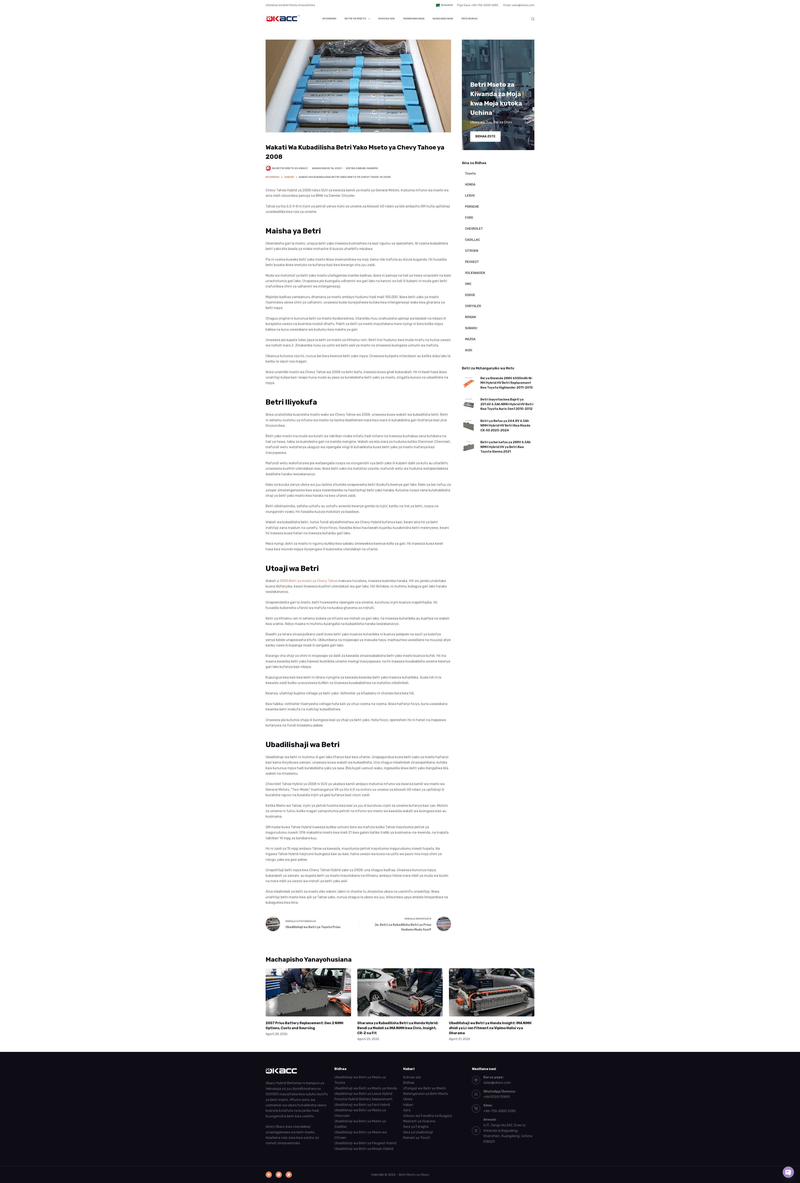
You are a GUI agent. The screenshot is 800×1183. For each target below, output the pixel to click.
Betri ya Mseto (355, 18)
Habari (361, 168)
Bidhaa (408, 1083)
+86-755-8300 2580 (499, 1111)
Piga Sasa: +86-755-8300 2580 (477, 5)
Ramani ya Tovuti (416, 1138)
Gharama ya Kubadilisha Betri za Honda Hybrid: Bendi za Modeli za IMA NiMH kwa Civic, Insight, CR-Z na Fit (397, 1028)
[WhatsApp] (289, 1175)
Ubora (407, 1099)
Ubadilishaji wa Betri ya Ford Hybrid (362, 1105)
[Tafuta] (532, 18)
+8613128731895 (496, 1097)
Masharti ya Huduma (419, 1121)
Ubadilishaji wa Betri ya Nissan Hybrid (363, 1149)
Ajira (406, 1110)
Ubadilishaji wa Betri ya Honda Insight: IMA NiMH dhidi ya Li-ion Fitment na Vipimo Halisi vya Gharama (490, 1028)
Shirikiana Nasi (413, 18)
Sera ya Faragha (416, 1127)
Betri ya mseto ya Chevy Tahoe (313, 581)
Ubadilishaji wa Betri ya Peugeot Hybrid (365, 1143)
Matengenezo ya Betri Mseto (425, 1094)
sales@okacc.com (497, 1083)
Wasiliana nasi (443, 18)
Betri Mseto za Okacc (414, 1174)
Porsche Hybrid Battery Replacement (363, 1099)
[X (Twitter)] (279, 1175)
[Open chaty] (788, 1172)
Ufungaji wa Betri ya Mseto (424, 1088)
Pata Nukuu (469, 18)
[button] (444, 5)
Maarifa (372, 168)
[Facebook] (269, 1175)
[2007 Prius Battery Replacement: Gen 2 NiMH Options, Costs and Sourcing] (308, 992)
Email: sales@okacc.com (518, 5)
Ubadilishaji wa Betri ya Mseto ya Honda (365, 1088)
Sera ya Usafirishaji (418, 1132)
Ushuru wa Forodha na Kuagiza (427, 1116)
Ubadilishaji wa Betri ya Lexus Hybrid (363, 1094)
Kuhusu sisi (386, 18)
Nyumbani (329, 18)
